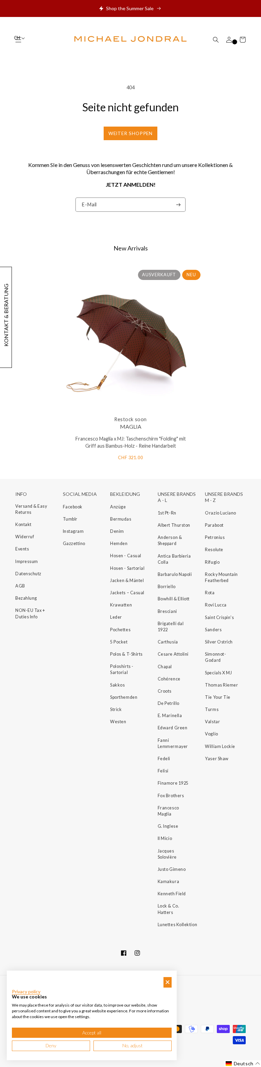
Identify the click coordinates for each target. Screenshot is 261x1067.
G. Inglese (168, 826)
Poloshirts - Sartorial (121, 669)
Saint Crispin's (219, 617)
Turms (212, 709)
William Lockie (220, 746)
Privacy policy (26, 991)
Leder (116, 617)
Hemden (118, 543)
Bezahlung (26, 598)
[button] (216, 39)
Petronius (215, 537)
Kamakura (168, 881)
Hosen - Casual (125, 555)
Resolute (214, 549)
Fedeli (164, 758)
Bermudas (120, 519)
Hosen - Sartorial (127, 568)
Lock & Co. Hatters (168, 909)
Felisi (163, 770)
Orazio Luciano (220, 513)
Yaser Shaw (216, 758)
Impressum (26, 561)
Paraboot (214, 525)
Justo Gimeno (172, 869)
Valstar (212, 721)
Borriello (167, 586)
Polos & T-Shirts (126, 654)
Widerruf (24, 536)
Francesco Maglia (168, 811)
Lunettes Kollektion (177, 924)
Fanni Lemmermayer (173, 743)
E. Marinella (170, 715)
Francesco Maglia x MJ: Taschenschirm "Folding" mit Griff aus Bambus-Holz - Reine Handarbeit (130, 442)
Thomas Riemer (221, 685)
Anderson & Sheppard (170, 540)
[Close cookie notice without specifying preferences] (167, 982)
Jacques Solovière (167, 854)
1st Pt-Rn (167, 513)
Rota (209, 592)
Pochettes (120, 629)
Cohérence (169, 678)
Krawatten (121, 604)
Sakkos (117, 685)
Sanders (213, 629)
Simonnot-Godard (215, 657)
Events (22, 548)
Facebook (73, 506)
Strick (116, 709)
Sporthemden (123, 697)
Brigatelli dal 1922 (171, 626)
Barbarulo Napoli (175, 574)
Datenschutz (28, 573)
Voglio (211, 733)
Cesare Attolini (173, 654)
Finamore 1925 (173, 783)
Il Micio (165, 838)
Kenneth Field (172, 893)
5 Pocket (118, 641)
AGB (20, 585)
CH (17, 37)
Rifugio (212, 562)
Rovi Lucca (215, 604)
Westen (118, 721)
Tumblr (70, 519)
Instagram (73, 531)
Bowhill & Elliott (174, 598)
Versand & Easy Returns (31, 509)
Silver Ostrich (219, 641)
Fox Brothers (171, 795)
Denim (117, 531)
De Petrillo (168, 703)
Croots (165, 691)
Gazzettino (74, 543)
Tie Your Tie (217, 697)
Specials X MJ (218, 672)
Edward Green (172, 727)
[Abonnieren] (178, 205)
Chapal (165, 666)
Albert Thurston (174, 525)
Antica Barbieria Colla (174, 559)
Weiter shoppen (130, 133)
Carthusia (168, 641)
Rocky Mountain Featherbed (221, 577)
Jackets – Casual (127, 592)
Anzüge (118, 506)
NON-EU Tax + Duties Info (30, 613)
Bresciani (167, 611)
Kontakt (23, 524)
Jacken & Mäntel (127, 580)
